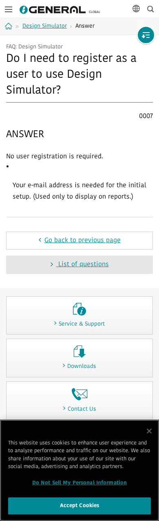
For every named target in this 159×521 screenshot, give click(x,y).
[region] (79, 470)
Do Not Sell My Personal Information (79, 483)
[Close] (149, 431)
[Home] (9, 26)
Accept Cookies (79, 505)
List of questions (82, 264)
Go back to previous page (82, 240)
